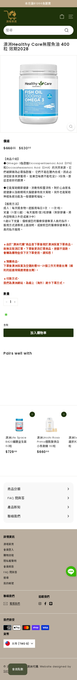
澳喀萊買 (8, 544)
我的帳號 (8, 583)
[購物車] (62, 16)
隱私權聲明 (9, 561)
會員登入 (8, 550)
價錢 (6, 141)
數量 (6, 294)
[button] (71, 572)
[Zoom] (71, 126)
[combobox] (38, 30)
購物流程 (8, 555)
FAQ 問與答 (10, 572)
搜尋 (6, 578)
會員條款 (8, 566)
